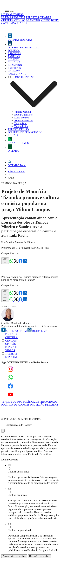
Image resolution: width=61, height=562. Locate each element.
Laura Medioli (21, 117)
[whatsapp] (11, 262)
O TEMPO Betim (17, 165)
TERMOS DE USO (11, 401)
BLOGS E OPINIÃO (23, 77)
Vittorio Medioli (22, 111)
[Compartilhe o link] (5, 261)
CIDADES (45, 17)
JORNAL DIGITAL (13, 14)
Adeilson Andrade (23, 120)
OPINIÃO (19, 20)
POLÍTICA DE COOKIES (15, 404)
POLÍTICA (19, 17)
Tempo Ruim (21, 126)
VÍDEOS (45, 20)
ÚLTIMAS (7, 17)
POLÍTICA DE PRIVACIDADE (40, 401)
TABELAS (11, 353)
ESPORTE (11, 347)
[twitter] (16, 262)
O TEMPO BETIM (16, 330)
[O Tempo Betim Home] (1, 8)
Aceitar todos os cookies (14, 556)
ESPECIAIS (11, 356)
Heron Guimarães (23, 114)
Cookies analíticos (17, 495)
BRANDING (33, 20)
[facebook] (21, 262)
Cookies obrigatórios (18, 471)
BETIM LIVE (39, 330)
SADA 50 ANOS (18, 23)
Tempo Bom (20, 123)
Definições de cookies (39, 556)
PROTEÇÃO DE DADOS (44, 404)
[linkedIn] (25, 262)
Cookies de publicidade (20, 530)
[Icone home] (9, 162)
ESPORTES (32, 17)
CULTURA (7, 20)
